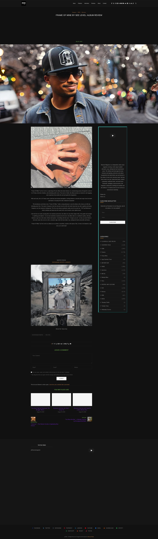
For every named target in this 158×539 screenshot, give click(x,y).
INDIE (113, 266)
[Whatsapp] (129, 3)
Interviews (86, 3)
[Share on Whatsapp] (63, 344)
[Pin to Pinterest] (58, 344)
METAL (113, 273)
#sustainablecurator (37, 334)
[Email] (123, 3)
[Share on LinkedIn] (59, 344)
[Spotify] (127, 3)
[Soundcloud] (125, 3)
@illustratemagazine (35, 450)
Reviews (93, 3)
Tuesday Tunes (113, 306)
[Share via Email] (70, 344)
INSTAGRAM (55, 262)
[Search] (136, 3)
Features (80, 3)
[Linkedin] (119, 3)
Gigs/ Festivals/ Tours (113, 259)
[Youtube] (121, 3)
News (74, 3)
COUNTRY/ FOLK (113, 245)
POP (113, 288)
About (99, 3)
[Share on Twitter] (56, 344)
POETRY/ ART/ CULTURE (113, 284)
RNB (113, 295)
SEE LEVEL (48, 334)
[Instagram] (115, 3)
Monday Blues (113, 277)
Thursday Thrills (113, 302)
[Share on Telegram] (65, 344)
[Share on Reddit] (61, 344)
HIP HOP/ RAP (113, 263)
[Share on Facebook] (54, 344)
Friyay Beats (113, 255)
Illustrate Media (91, 536)
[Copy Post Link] (66, 344)
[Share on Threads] (68, 344)
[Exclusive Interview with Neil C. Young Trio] (61, 399)
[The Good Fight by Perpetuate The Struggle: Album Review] (40, 399)
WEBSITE (68, 262)
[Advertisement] (79, 28)
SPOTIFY (62, 262)
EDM (113, 248)
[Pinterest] (117, 3)
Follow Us (102, 196)
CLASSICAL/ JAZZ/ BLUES (113, 241)
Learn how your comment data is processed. (59, 384)
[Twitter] (113, 3)
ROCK (113, 298)
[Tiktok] (133, 3)
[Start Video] (112, 136)
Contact (104, 3)
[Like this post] (52, 344)
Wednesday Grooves (113, 309)
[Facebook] (111, 3)
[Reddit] (131, 3)
